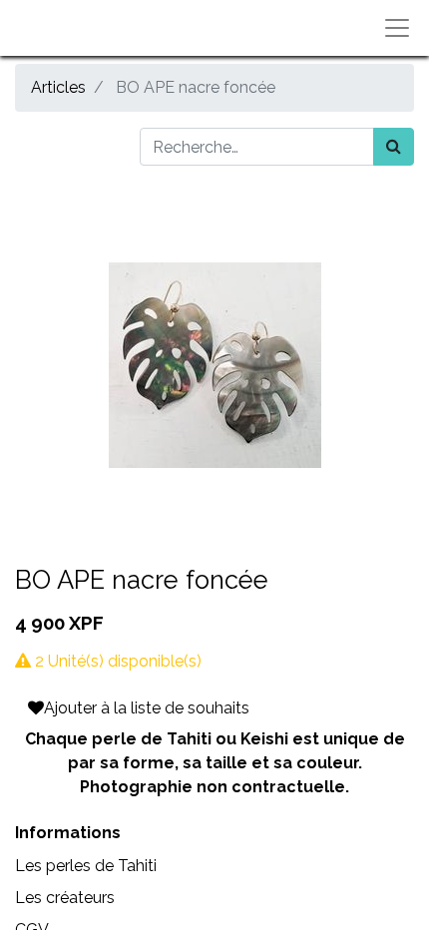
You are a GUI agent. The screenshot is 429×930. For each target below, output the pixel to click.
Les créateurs (65, 897)
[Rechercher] (393, 147)
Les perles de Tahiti (86, 865)
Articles (58, 87)
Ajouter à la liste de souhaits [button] (146, 707)
